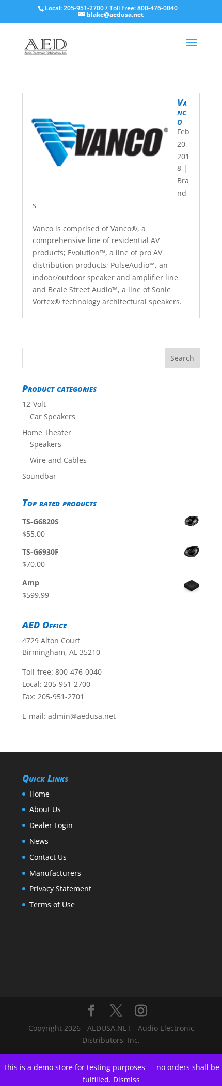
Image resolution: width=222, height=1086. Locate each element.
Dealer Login (51, 825)
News (39, 841)
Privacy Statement (60, 888)
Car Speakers (52, 416)
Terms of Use (52, 904)
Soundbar (39, 476)
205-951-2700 (67, 684)
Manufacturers (55, 873)
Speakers (45, 444)
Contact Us (48, 857)
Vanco (182, 111)
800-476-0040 (78, 672)
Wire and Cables (58, 460)
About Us (45, 809)
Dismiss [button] (126, 1079)
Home (39, 794)
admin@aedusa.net (82, 716)
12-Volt (34, 404)
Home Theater (46, 432)
